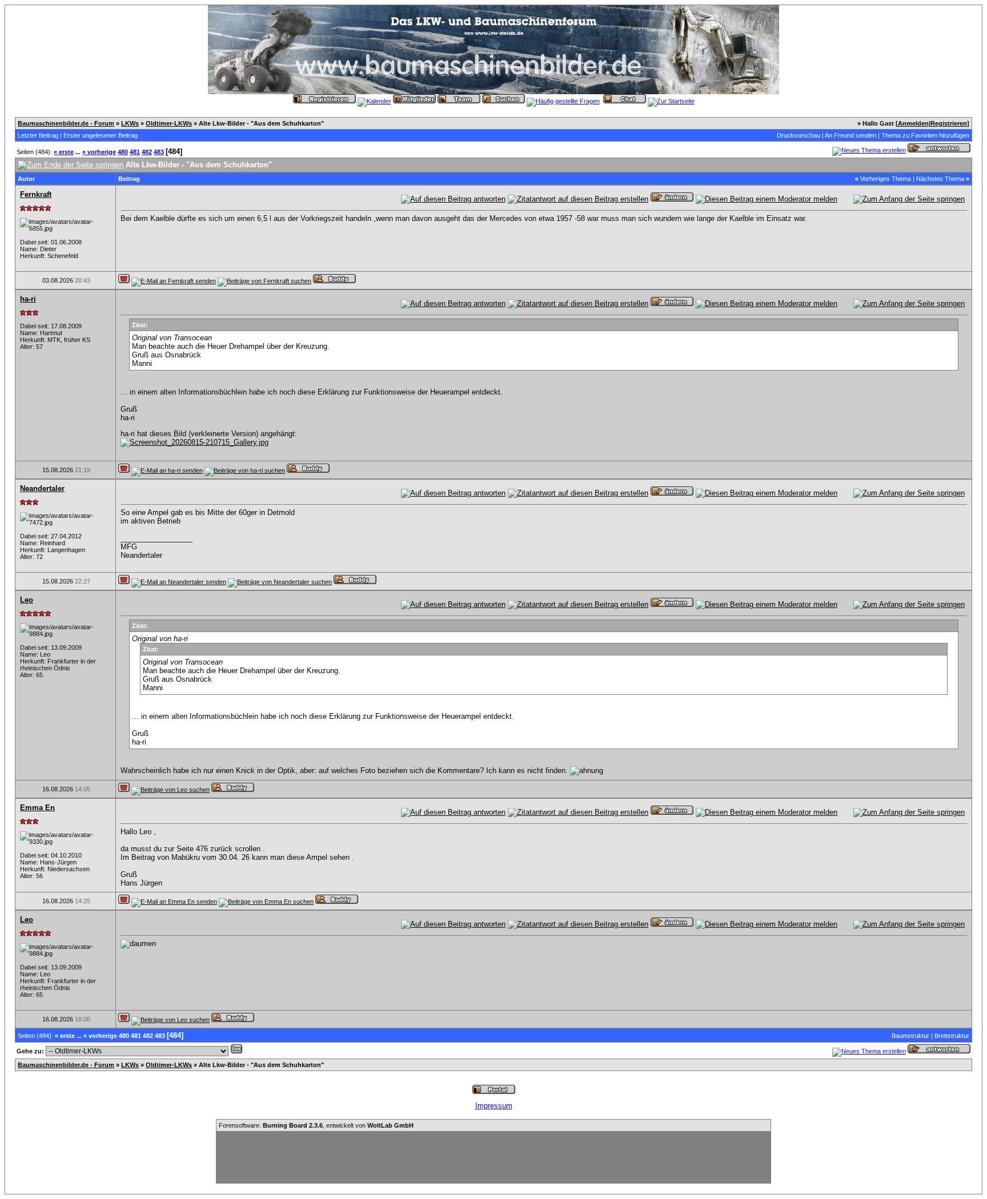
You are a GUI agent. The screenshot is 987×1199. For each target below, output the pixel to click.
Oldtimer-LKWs (169, 123)
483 (159, 151)
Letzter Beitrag (38, 135)
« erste (64, 151)
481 (135, 151)
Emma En (37, 807)
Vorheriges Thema (885, 178)
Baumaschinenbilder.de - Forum (66, 123)
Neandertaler (42, 488)
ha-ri (28, 299)
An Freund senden (850, 135)
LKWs (130, 123)
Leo (26, 600)
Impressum (493, 1105)
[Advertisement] (493, 1157)
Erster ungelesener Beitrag (100, 135)
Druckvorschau (798, 135)
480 (123, 151)
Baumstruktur (910, 1035)
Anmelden (913, 123)
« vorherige (99, 151)
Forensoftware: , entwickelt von (316, 1125)
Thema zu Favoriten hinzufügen (925, 135)
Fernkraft (35, 194)
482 (147, 151)
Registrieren (948, 123)
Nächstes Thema (940, 178)
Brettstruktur (951, 1035)
